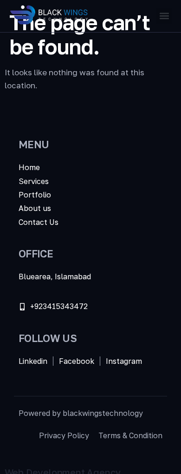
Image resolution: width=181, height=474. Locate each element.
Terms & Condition (130, 435)
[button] (164, 16)
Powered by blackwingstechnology (81, 413)
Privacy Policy (64, 435)
